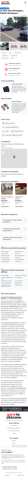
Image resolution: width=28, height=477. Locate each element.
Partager (23, 15)
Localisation (14, 55)
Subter (14, 440)
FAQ (12, 58)
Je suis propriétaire (14, 430)
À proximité (5, 58)
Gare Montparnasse (15, 410)
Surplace (14, 445)
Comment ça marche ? (14, 428)
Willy (14, 443)
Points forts (17, 52)
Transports (5, 55)
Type (10, 52)
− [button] (3, 153)
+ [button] (3, 151)
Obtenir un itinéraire (6, 148)
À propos (14, 425)
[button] (14, 221)
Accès (3, 52)
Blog (14, 433)
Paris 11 (4, 410)
